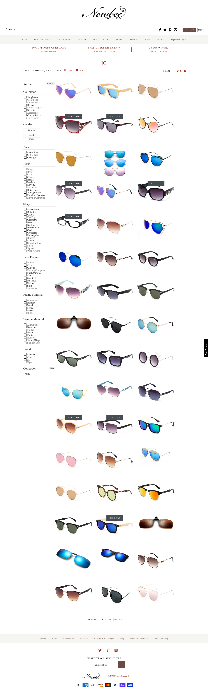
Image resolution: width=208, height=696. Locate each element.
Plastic (30, 310)
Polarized (31, 280)
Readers (31, 105)
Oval (29, 230)
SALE (148, 39)
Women (31, 130)
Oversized (32, 232)
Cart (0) (189, 30)
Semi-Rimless (34, 243)
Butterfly (31, 212)
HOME (24, 39)
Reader (30, 283)
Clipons (31, 267)
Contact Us (68, 638)
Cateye (30, 214)
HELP (160, 39)
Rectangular (33, 235)
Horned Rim (33, 227)
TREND (119, 39)
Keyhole (31, 225)
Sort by (26, 70)
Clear (52, 368)
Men (31, 135)
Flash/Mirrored (34, 273)
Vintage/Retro (34, 192)
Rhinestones (33, 190)
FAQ (122, 638)
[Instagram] (175, 30)
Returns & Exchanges (104, 638)
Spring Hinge (33, 340)
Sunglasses (32, 97)
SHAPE (134, 39)
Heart (30, 222)
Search (43, 638)
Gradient (31, 278)
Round (30, 240)
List (82, 70)
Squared (31, 248)
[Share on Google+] (181, 71)
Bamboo (31, 302)
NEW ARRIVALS (42, 39)
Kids (31, 139)
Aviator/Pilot (33, 209)
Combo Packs (34, 115)
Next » (118, 619)
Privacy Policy (161, 638)
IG (28, 359)
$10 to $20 (32, 155)
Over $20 (31, 157)
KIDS (105, 39)
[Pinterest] (170, 30)
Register (175, 39)
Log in (184, 39)
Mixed (30, 308)
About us (84, 638)
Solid (29, 286)
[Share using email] (184, 71)
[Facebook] (160, 30)
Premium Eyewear (36, 195)
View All (50, 83)
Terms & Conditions (139, 638)
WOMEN (82, 39)
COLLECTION (64, 39)
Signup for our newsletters (104, 658)
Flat (29, 275)
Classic (30, 177)
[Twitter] (165, 30)
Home (54, 638)
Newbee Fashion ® (121, 676)
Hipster (30, 179)
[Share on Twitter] (177, 71)
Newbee (31, 354)
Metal (30, 305)
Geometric (32, 220)
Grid (71, 70)
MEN (94, 39)
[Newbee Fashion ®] (104, 5)
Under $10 (32, 152)
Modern (31, 182)
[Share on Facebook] (174, 71)
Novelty (31, 110)
